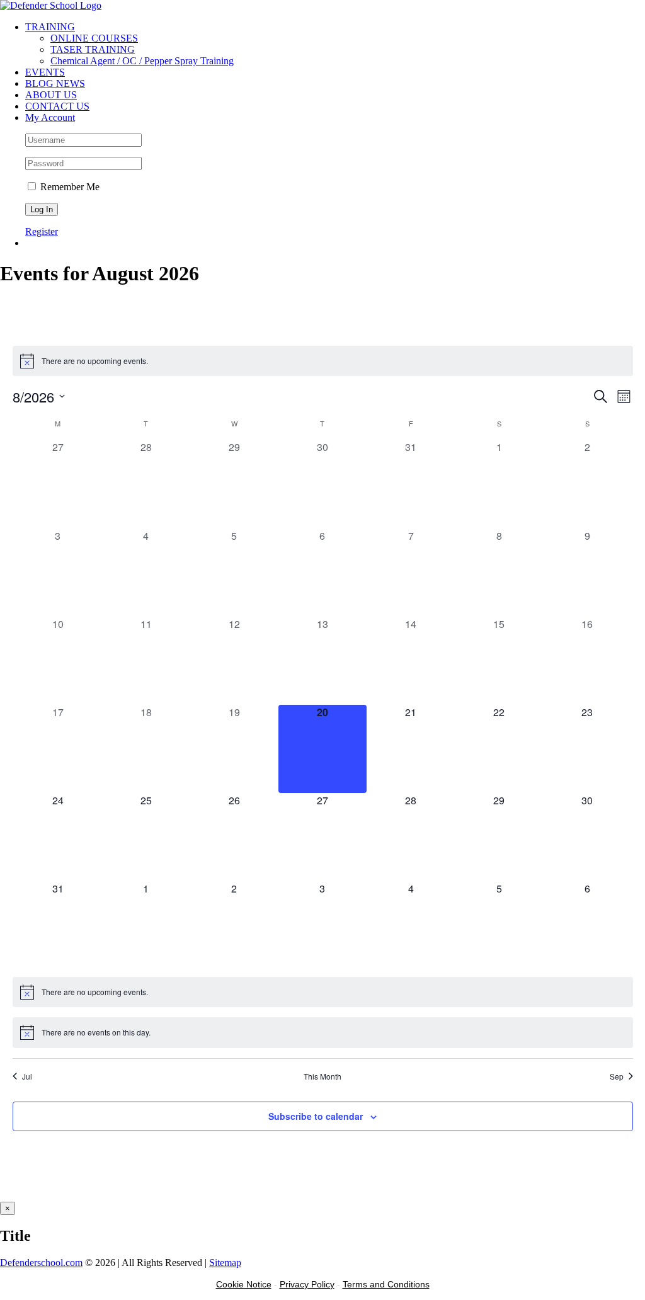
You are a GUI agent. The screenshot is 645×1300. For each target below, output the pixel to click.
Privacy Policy (307, 1284)
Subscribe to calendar (315, 1116)
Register (41, 231)
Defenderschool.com (41, 1262)
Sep (617, 1076)
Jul (27, 1076)
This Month (322, 1076)
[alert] (323, 361)
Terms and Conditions (386, 1284)
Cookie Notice (243, 1284)
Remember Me (69, 186)
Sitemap (225, 1262)
